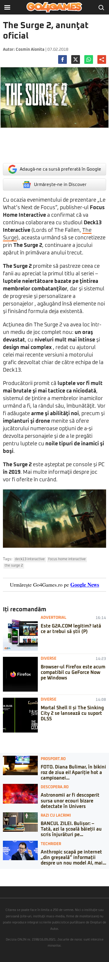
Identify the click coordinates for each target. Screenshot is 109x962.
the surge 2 (14, 565)
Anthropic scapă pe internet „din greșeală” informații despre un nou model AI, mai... (73, 857)
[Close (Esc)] (1, 873)
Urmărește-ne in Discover (60, 184)
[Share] (6, 873)
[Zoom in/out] (15, 873)
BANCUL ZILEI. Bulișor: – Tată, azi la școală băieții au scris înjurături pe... (71, 829)
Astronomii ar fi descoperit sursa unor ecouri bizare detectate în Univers (70, 801)
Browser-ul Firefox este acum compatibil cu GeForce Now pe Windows (73, 672)
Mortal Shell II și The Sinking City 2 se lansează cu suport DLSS (72, 713)
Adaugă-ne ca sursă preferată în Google (60, 169)
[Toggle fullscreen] (11, 873)
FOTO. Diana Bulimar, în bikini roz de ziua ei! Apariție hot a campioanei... (73, 772)
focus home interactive (67, 559)
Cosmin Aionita (30, 50)
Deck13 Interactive (30, 559)
